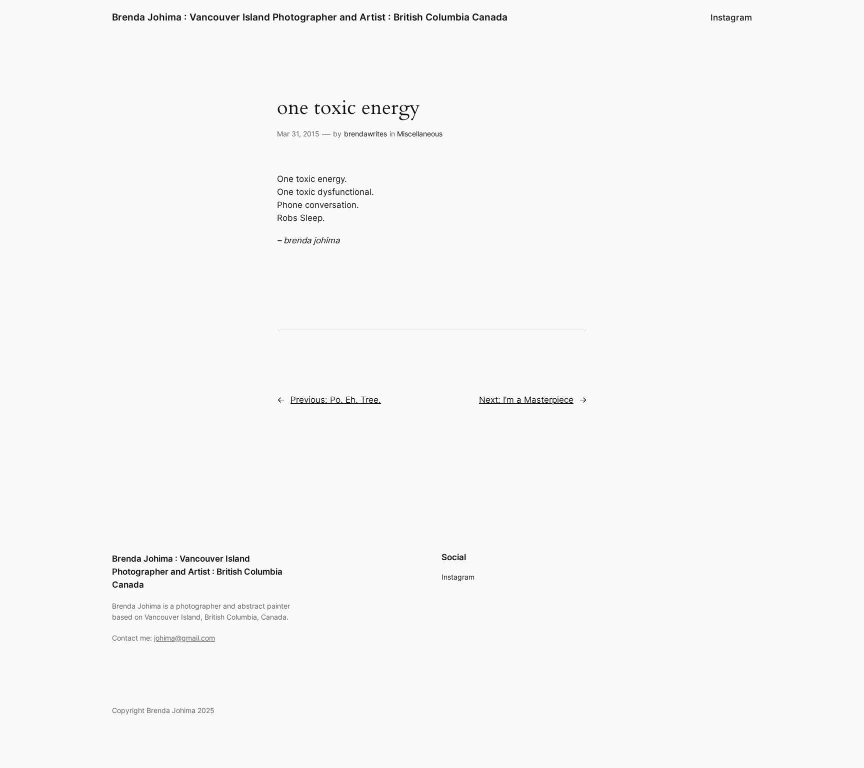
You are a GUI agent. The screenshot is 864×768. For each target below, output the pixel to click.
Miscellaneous (419, 133)
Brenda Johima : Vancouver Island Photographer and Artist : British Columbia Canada (310, 17)
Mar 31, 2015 (298, 133)
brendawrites (365, 133)
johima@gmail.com (184, 638)
